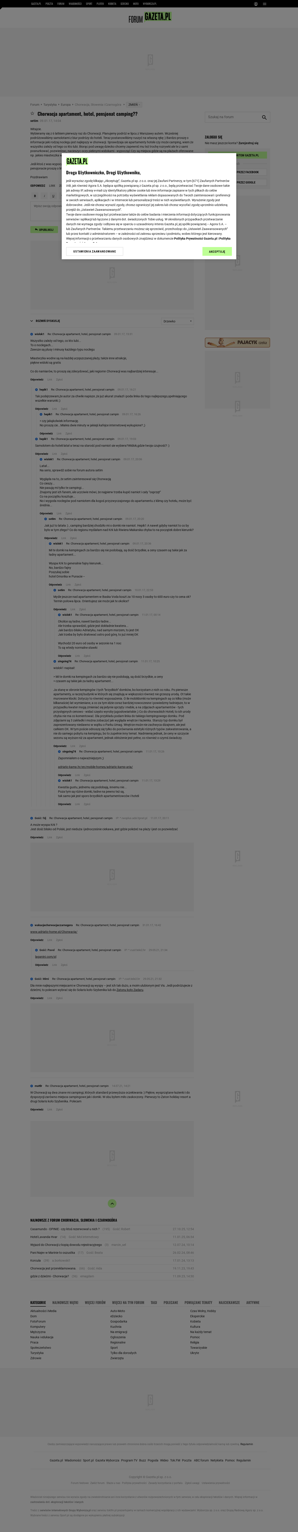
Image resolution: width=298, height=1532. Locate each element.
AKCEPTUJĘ (217, 251)
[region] (149, 206)
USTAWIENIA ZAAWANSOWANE (94, 251)
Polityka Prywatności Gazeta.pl (195, 238)
